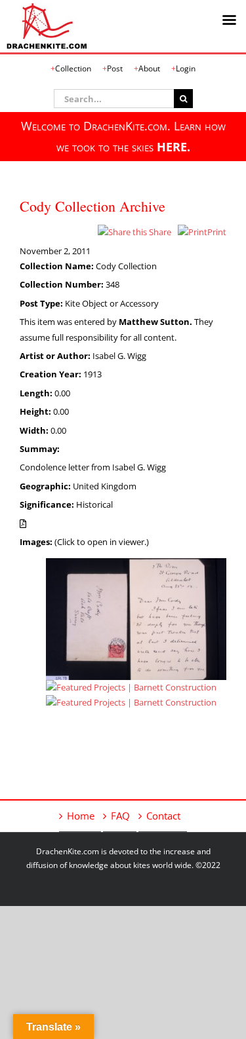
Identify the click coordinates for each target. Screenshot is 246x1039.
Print (216, 232)
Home (80, 815)
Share (159, 232)
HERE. (173, 147)
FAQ (120, 815)
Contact (163, 815)
